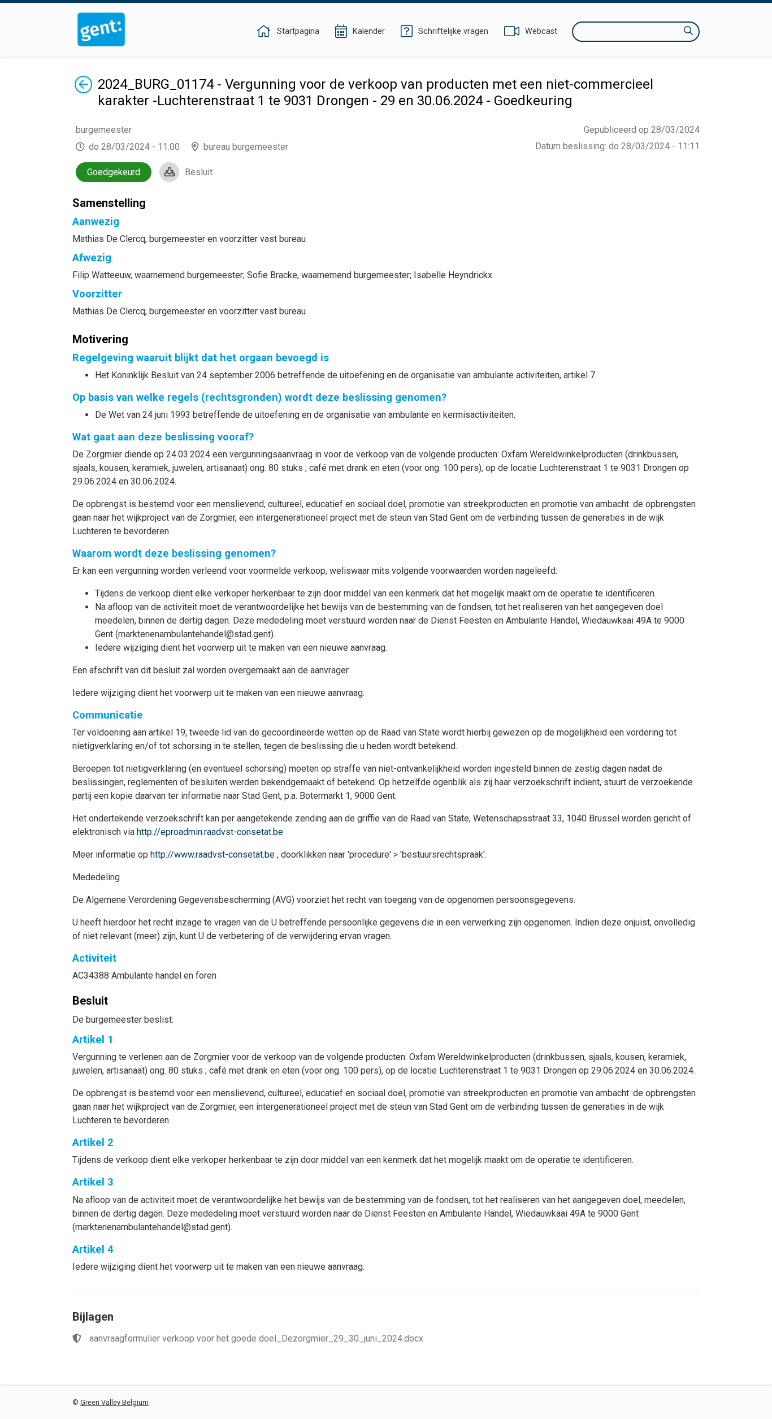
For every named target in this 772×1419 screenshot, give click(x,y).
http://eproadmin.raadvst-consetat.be (210, 832)
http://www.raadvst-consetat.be (212, 854)
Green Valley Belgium (114, 1402)
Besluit (198, 172)
